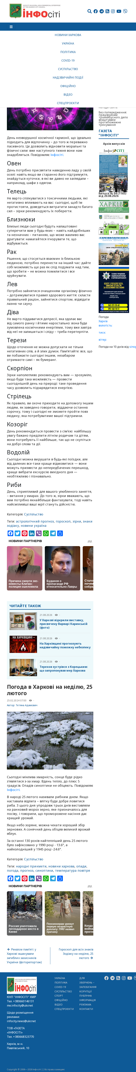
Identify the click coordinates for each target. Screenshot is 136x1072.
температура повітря (72, 870)
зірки (77, 521)
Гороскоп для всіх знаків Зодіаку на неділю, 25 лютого (76, 953)
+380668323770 (23, 1037)
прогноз (27, 870)
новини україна (33, 525)
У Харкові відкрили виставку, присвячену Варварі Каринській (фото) (63, 624)
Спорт (59, 995)
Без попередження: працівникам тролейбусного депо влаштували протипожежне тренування (113, 118)
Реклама (85, 1004)
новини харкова (61, 866)
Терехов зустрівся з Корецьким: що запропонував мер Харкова (64, 668)
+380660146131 (23, 1001)
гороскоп (63, 521)
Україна (68, 43)
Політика (68, 52)
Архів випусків (114, 143)
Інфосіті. (57, 155)
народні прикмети (31, 866)
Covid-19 (68, 60)
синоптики (44, 870)
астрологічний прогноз (35, 521)
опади (81, 866)
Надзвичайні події (68, 77)
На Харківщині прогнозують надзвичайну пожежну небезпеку (65, 645)
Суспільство (68, 69)
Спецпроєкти (68, 103)
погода (12, 870)
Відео (68, 95)
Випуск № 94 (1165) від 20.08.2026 (112, 194)
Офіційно (68, 86)
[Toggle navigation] (11, 26)
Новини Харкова (68, 35)
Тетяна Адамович (27, 705)
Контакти (86, 1009)
